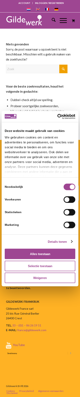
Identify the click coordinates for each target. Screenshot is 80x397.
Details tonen (57, 241)
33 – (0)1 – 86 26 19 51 (26, 325)
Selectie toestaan (40, 266)
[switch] (69, 199)
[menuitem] (24, 3)
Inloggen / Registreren (49, 3)
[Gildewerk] (35, 20)
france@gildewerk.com (31, 330)
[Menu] (61, 20)
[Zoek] (52, 20)
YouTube (19, 345)
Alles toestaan (40, 254)
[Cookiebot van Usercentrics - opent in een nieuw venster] (57, 116)
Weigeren (40, 278)
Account (24, 3)
